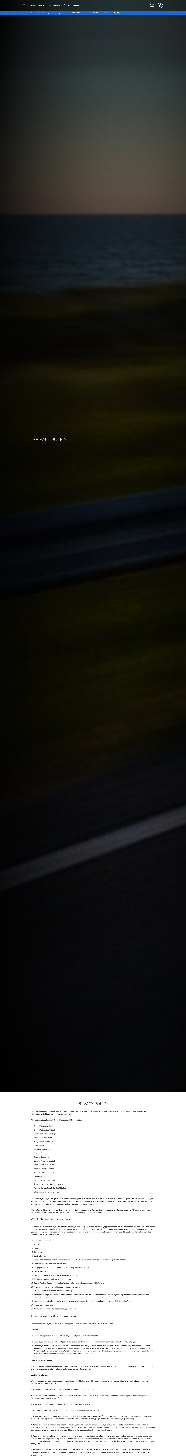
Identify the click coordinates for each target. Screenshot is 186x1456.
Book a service (54, 5)
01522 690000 (73, 5)
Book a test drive (37, 5)
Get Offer (117, 13)
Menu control (24, 5)
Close (152, 13)
